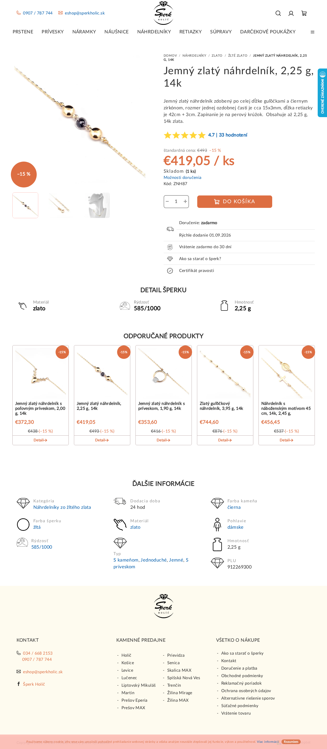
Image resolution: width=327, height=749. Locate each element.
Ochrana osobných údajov (246, 691)
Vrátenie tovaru (236, 713)
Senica (173, 663)
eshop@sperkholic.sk (85, 13)
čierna (234, 507)
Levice (127, 670)
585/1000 (41, 547)
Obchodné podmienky (242, 676)
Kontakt (229, 661)
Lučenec (129, 678)
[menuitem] (23, 32)
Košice (127, 663)
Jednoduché (154, 560)
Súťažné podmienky (239, 706)
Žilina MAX (178, 700)
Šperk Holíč (34, 684)
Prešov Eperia (134, 700)
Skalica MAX (179, 670)
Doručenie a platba (239, 668)
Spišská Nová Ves (183, 678)
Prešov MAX (133, 708)
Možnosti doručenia (183, 178)
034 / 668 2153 (38, 653)
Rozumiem (291, 741)
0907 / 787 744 (38, 13)
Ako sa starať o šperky (242, 653)
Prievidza (176, 655)
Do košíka (239, 201)
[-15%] (40, 374)
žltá (37, 527)
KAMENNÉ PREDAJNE (140, 640)
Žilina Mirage (179, 693)
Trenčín (174, 685)
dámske (235, 527)
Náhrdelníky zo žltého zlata (62, 507)
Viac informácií (268, 741)
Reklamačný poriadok (241, 683)
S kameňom (126, 560)
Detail (38, 440)
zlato (135, 527)
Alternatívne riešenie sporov (248, 698)
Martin (127, 693)
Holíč (126, 655)
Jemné (176, 560)
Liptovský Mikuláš (138, 685)
